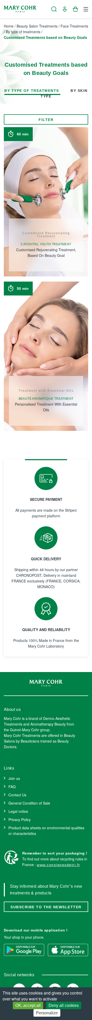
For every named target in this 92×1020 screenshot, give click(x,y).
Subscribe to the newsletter (46, 907)
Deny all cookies (64, 1005)
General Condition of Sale (29, 803)
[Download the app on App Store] (68, 950)
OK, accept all (28, 1005)
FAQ (12, 786)
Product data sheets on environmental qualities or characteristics (46, 830)
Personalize (47, 1013)
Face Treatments (74, 26)
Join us (14, 778)
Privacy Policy (19, 819)
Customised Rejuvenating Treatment (46, 235)
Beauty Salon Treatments (37, 26)
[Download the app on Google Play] (24, 950)
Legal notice (18, 811)
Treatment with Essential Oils (46, 390)
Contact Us (17, 794)
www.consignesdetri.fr (58, 865)
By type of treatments (23, 31)
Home (9, 26)
